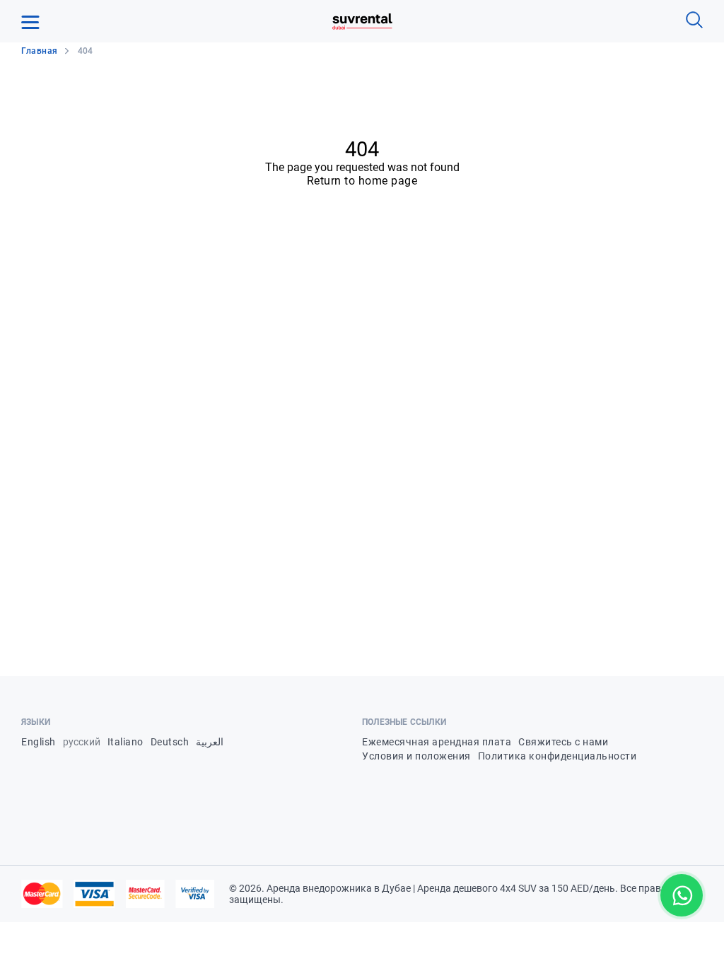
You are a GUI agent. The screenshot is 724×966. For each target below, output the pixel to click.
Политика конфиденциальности (557, 756)
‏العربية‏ (209, 741)
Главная (39, 51)
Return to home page (362, 180)
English (38, 741)
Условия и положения (416, 756)
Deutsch (170, 741)
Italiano (125, 741)
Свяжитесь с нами (563, 741)
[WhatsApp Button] (681, 895)
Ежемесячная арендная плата (436, 741)
